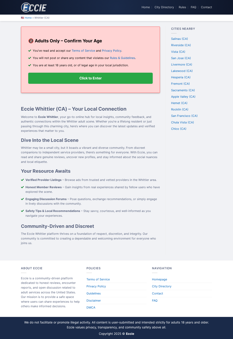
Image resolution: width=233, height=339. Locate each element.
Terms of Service (83, 50)
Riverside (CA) (181, 45)
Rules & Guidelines (122, 58)
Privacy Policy (111, 50)
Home (146, 7)
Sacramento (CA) (183, 90)
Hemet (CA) (179, 103)
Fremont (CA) (180, 83)
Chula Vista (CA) (182, 122)
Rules (182, 7)
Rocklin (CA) (179, 109)
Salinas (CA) (179, 39)
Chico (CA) (178, 129)
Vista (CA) (178, 51)
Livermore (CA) (181, 64)
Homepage (159, 279)
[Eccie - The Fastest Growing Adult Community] (34, 7)
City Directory (164, 7)
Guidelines (93, 293)
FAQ (193, 7)
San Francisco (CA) (184, 116)
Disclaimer (93, 300)
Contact (206, 7)
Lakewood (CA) (182, 71)
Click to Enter (90, 78)
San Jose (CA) (181, 58)
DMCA (90, 307)
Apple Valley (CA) (183, 96)
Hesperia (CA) (181, 77)
